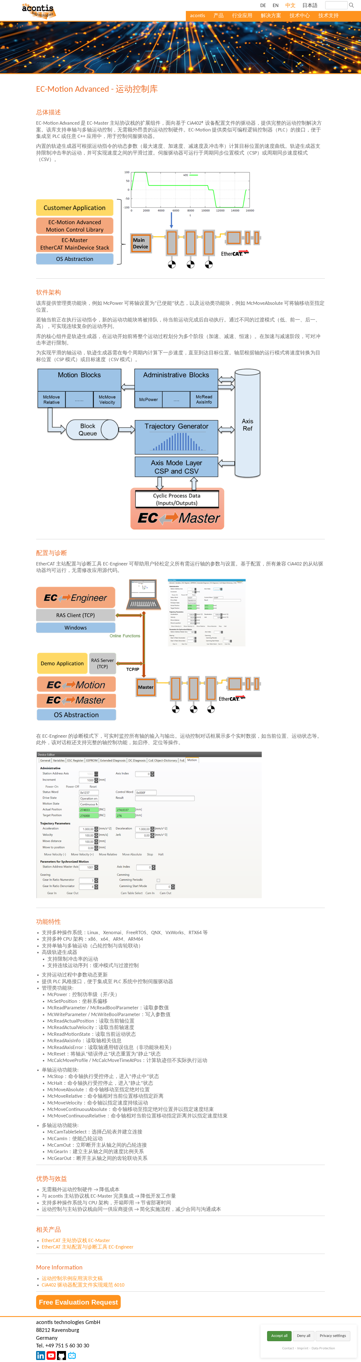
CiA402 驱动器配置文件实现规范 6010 (83, 1285)
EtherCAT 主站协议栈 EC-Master (76, 1241)
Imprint (302, 1348)
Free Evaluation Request (78, 1302)
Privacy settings (333, 1336)
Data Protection (323, 1348)
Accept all (279, 1336)
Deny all (303, 1336)
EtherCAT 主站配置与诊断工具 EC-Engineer (87, 1247)
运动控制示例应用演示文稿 (72, 1279)
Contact (288, 1348)
